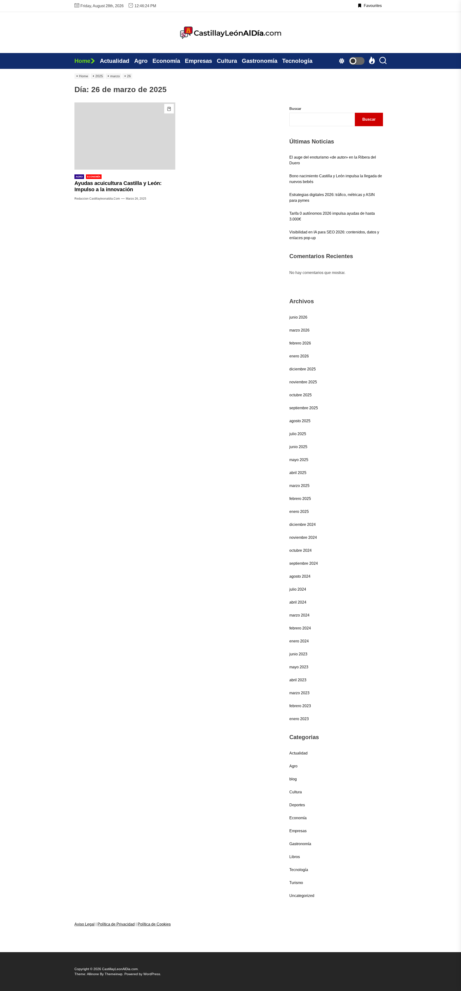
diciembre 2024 (302, 524)
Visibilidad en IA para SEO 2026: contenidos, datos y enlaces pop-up (334, 235)
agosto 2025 (299, 421)
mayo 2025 (298, 460)
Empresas (198, 61)
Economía (166, 61)
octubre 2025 (300, 395)
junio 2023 (298, 654)
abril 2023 (297, 680)
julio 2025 (297, 434)
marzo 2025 (299, 486)
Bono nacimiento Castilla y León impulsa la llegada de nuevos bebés (335, 179)
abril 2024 (297, 602)
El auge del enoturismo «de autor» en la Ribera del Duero (332, 160)
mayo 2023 (298, 667)
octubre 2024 (300, 550)
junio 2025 (298, 447)
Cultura (227, 61)
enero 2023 (299, 719)
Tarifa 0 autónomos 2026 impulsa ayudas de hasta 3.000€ (332, 216)
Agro (141, 61)
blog (293, 779)
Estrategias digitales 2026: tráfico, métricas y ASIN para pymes (332, 197)
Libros (294, 857)
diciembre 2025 (302, 369)
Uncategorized (301, 896)
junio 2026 (298, 317)
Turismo (296, 883)
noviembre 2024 (303, 537)
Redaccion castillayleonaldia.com (97, 198)
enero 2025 (299, 512)
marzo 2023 (299, 693)
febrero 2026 (300, 343)
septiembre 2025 (303, 408)
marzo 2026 (299, 330)
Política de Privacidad (116, 924)
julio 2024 (297, 589)
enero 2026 (299, 356)
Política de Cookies (154, 924)
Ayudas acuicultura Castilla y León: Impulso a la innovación (118, 186)
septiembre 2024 (303, 563)
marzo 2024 (299, 615)
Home (82, 61)
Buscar (295, 109)
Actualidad (114, 61)
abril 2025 (297, 473)
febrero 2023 (300, 706)
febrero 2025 (300, 499)
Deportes (297, 805)
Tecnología (297, 61)
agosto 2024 (299, 576)
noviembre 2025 (303, 382)
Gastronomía (259, 61)
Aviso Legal (84, 924)
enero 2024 (299, 641)
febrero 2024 (300, 628)
